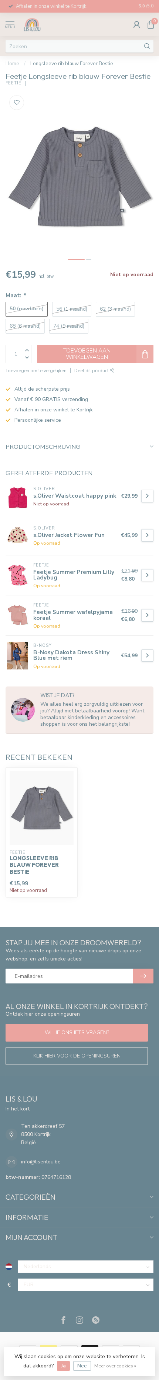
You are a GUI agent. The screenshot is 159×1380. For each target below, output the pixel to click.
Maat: (16, 295)
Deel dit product (92, 370)
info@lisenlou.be (41, 1161)
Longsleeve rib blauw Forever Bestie (71, 63)
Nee (82, 1365)
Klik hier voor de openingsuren (77, 1055)
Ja (63, 1365)
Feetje (13, 83)
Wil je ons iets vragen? (77, 1032)
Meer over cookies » (115, 1366)
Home (12, 63)
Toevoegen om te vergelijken (36, 370)
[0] (150, 24)
